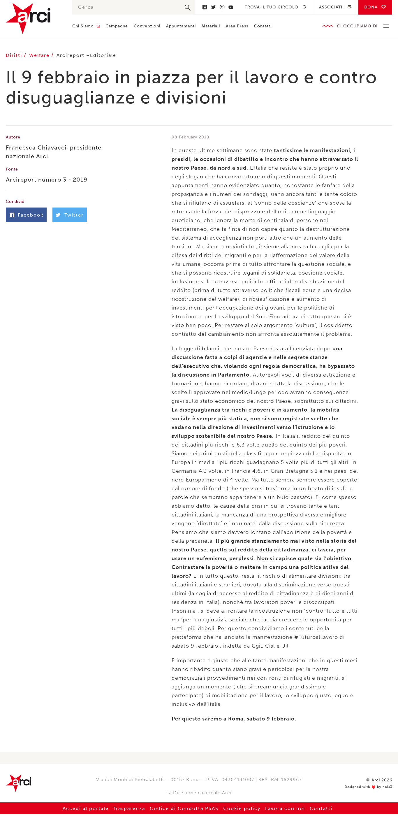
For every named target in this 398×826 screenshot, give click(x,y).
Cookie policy (241, 808)
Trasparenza (129, 808)
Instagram (222, 7)
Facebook (204, 7)
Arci (33, 18)
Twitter (213, 7)
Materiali (211, 26)
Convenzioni (147, 26)
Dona (371, 7)
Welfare (40, 55)
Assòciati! (331, 7)
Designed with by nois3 (368, 787)
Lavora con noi (285, 808)
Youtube (230, 7)
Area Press (237, 26)
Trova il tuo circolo (271, 7)
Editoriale (103, 55)
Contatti (263, 26)
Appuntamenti (181, 26)
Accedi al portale (86, 808)
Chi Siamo (83, 26)
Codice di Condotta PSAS (184, 808)
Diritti (15, 55)
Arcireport (70, 55)
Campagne (116, 26)
